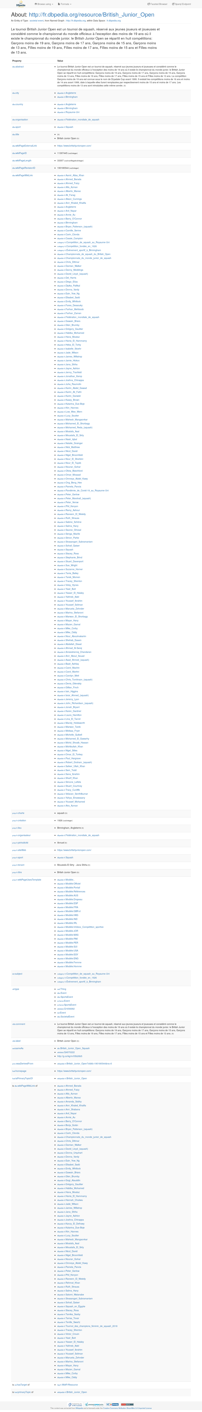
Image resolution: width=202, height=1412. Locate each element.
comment (18, 1023)
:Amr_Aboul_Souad (70, 655)
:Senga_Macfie (68, 533)
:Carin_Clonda (68, 234)
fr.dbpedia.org (114, 20)
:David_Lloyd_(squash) (72, 273)
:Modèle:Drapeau (69, 899)
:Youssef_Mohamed (71, 801)
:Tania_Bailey (67, 573)
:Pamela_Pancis (69, 486)
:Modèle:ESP (67, 903)
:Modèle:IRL (67, 922)
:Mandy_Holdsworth (71, 722)
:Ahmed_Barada (69, 179)
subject (17, 973)
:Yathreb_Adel (68, 596)
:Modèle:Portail (68, 887)
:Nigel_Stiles (67, 750)
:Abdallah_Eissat (69, 644)
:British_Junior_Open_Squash (73, 1048)
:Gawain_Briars (68, 321)
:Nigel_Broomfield (70, 454)
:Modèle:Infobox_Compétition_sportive (80, 926)
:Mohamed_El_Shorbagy (73, 423)
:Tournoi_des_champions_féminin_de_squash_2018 (87, 1326)
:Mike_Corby (67, 628)
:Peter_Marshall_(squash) (74, 498)
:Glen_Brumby (68, 324)
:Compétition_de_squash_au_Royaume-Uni (83, 242)
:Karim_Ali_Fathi (69, 391)
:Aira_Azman (67, 805)
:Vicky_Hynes (67, 584)
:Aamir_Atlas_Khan (70, 175)
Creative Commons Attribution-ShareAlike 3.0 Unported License (127, 1408)
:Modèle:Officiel (68, 883)
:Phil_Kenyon (67, 506)
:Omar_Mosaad (69, 474)
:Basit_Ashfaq (68, 663)
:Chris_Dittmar (68, 261)
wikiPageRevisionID (23, 167)
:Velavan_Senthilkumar (72, 793)
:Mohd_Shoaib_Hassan (72, 742)
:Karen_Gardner (69, 711)
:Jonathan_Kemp (69, 376)
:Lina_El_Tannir (69, 718)
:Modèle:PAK (67, 938)
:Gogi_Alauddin (68, 1180)
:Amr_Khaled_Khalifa (71, 202)
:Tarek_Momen (68, 577)
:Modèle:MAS (67, 934)
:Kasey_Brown (68, 399)
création (19, 820)
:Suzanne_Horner (70, 569)
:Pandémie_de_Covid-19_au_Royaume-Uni (83, 490)
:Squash (65, 126)
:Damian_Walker (69, 265)
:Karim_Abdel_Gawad (72, 388)
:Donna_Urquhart (69, 1152)
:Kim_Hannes (67, 407)
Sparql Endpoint (182, 4)
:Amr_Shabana (68, 1109)
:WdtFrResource (67, 1384)
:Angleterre (66, 92)
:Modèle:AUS (67, 895)
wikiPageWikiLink (22, 175)
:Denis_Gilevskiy (69, 683)
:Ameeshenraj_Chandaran (74, 651)
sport (16, 126)
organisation (20, 119)
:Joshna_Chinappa (70, 380)
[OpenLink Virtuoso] (75, 1404)
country (17, 104)
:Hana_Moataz (68, 336)
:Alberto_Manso (69, 191)
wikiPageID (19, 153)
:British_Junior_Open (72, 1078)
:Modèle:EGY (67, 954)
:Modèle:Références (71, 891)
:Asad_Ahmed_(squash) (73, 659)
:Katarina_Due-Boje (71, 403)
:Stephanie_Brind (69, 557)
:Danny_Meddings (70, 269)
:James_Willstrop (69, 356)
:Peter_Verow (67, 502)
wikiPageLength (21, 160)
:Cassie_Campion (70, 238)
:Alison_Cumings (69, 198)
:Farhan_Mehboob (70, 309)
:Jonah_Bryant (68, 707)
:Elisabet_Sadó (68, 297)
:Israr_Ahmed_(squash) (73, 695)
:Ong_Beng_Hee (69, 482)
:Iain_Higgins (67, 691)
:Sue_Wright (67, 565)
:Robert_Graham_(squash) (74, 762)
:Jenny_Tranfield (69, 372)
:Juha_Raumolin (69, 384)
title (15, 134)
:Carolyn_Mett (68, 675)
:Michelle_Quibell (69, 734)
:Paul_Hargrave (69, 758)
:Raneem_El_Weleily (71, 514)
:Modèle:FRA (67, 907)
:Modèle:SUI (67, 946)
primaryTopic (23, 1392)
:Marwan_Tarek (69, 726)
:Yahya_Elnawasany (71, 797)
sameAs (17, 1048)
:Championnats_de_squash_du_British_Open (83, 254)
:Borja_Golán (67, 1125)
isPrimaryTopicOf (22, 1078)
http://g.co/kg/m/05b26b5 (69, 1056)
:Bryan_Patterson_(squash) (74, 226)
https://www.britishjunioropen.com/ (74, 145)
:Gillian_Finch (68, 687)
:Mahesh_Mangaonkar (72, 419)
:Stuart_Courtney (69, 785)
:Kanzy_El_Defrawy (70, 1223)
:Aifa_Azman (67, 187)
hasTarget (21, 1384)
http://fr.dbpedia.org (76, 20)
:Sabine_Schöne (69, 521)
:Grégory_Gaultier (70, 328)
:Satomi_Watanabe (70, 1294)
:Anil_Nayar (67, 210)
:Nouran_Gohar (69, 466)
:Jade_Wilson (67, 352)
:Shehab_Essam (69, 640)
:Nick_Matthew (68, 447)
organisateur (21, 835)
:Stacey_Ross (68, 553)
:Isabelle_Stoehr (69, 348)
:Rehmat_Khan (68, 1282)
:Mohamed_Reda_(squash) (74, 427)
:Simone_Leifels (69, 781)
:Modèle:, (65, 879)
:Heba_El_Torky (69, 344)
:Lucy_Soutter (68, 415)
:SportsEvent (65, 996)
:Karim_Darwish (69, 395)
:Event (61, 992)
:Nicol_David (67, 451)
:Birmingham (67, 96)
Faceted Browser (158, 4)
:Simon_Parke (68, 537)
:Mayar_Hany (67, 620)
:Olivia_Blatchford (70, 470)
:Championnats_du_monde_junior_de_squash (84, 258)
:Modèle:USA (67, 950)
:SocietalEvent (65, 1016)
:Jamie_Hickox (68, 360)
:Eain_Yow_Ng (68, 293)
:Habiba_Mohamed (70, 332)
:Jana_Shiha (67, 364)
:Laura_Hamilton (69, 714)
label (16, 1040)
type (15, 988)
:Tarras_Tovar (68, 1318)
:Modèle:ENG (67, 958)
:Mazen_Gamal (68, 624)
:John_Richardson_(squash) (75, 703)
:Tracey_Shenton (69, 581)
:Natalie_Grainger (70, 443)
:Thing (61, 988)
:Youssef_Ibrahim (69, 600)
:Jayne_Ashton (68, 368)
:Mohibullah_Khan (70, 746)
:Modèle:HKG (67, 915)
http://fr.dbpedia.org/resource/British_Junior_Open (91, 14)
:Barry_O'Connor (69, 218)
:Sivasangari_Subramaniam (75, 541)
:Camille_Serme (69, 230)
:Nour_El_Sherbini (70, 458)
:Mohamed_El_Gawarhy (73, 738)
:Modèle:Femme (69, 962)
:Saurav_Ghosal (69, 529)
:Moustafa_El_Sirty (70, 435)
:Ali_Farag (66, 194)
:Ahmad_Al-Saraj (69, 648)
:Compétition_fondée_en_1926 (77, 246)
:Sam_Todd (67, 770)
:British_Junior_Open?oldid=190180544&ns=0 (84, 1063)
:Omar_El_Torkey (70, 754)
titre (17, 872)
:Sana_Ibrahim (68, 774)
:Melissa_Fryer (68, 730)
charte (18, 812)
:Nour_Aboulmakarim (71, 636)
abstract (18, 66)
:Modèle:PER (67, 942)
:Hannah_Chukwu (70, 1199)
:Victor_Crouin (68, 1333)
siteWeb (19, 850)
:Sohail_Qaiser (68, 545)
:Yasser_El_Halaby (70, 592)
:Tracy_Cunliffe (68, 789)
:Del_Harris (66, 277)
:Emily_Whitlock (69, 301)
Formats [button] (65, 4)
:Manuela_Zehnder (70, 608)
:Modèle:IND (67, 919)
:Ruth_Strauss (68, 518)
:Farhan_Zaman (69, 313)
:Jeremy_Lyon (68, 699)
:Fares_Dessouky (70, 305)
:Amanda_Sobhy (69, 1101)
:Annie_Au (66, 214)
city (15, 92)
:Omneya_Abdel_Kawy (72, 478)
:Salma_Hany (67, 525)
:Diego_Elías (67, 281)
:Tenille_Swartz (68, 1322)
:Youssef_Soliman (70, 604)
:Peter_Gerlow (68, 494)
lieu (16, 827)
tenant (18, 864)
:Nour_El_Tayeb (69, 462)
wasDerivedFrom (22, 1063)
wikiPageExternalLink (24, 145)
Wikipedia (79, 1408)
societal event (37, 20)
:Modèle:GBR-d (68, 911)
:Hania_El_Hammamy (72, 340)
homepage (19, 1070)
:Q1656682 (66, 1008)
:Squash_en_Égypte (71, 1306)
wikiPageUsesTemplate (26, 879)
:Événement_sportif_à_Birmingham (79, 250)
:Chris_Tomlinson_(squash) (74, 679)
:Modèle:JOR (67, 930)
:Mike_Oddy (67, 632)
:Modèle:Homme (69, 966)
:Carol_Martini (68, 671)
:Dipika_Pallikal (68, 285)
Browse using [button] (44, 4)
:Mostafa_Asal (68, 431)
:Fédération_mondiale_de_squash (78, 119)
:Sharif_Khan (67, 778)
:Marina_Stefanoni (70, 612)
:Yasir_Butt (66, 588)
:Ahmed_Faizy (68, 183)
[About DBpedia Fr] (20, 4)
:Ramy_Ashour (68, 510)
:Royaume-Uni (68, 112)
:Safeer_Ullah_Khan (71, 766)
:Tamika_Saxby (68, 1314)
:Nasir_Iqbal (67, 439)
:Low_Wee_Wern (69, 411)
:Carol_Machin (68, 667)
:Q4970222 (66, 1052)
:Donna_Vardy (68, 289)
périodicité (20, 842)
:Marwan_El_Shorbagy (72, 616)
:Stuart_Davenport (70, 561)
